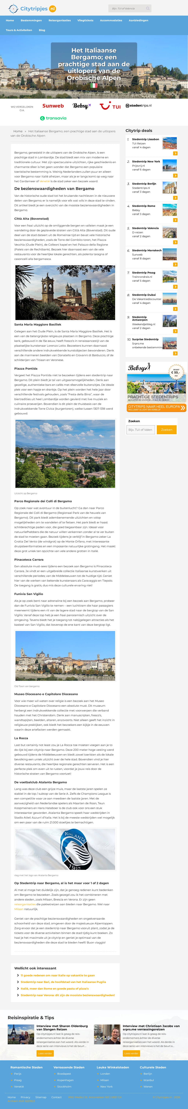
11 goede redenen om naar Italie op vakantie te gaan (58, 975)
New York (106, 1086)
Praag (18, 1080)
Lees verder (45, 1053)
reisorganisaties (25, 904)
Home (18, 131)
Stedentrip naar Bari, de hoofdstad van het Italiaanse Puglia (63, 982)
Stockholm (64, 1086)
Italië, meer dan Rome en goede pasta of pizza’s (55, 988)
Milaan (19, 909)
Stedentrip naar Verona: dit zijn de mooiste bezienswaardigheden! (68, 995)
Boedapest (64, 1073)
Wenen (148, 1086)
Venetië (44, 181)
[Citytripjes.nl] (32, 8)
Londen (105, 1073)
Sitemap (40, 1097)
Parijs (17, 1073)
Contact (56, 1097)
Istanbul (149, 1080)
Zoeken (134, 421)
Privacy (25, 1097)
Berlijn (148, 1073)
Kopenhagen (65, 1080)
